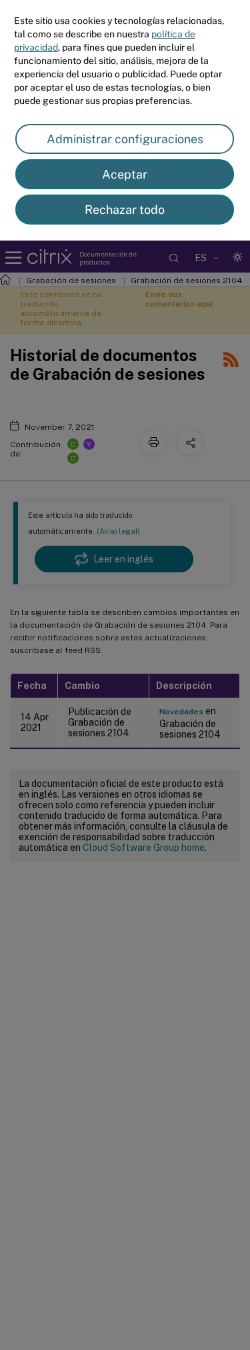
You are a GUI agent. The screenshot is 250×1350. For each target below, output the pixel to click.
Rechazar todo (125, 210)
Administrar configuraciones (125, 139)
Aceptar (124, 174)
